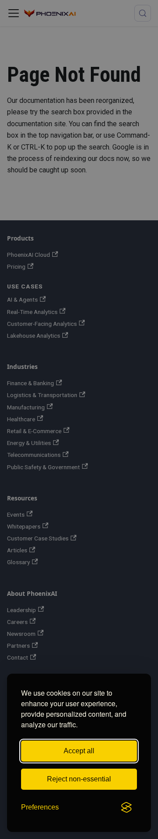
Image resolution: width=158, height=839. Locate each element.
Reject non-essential (79, 779)
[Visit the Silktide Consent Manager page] (126, 807)
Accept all (79, 751)
